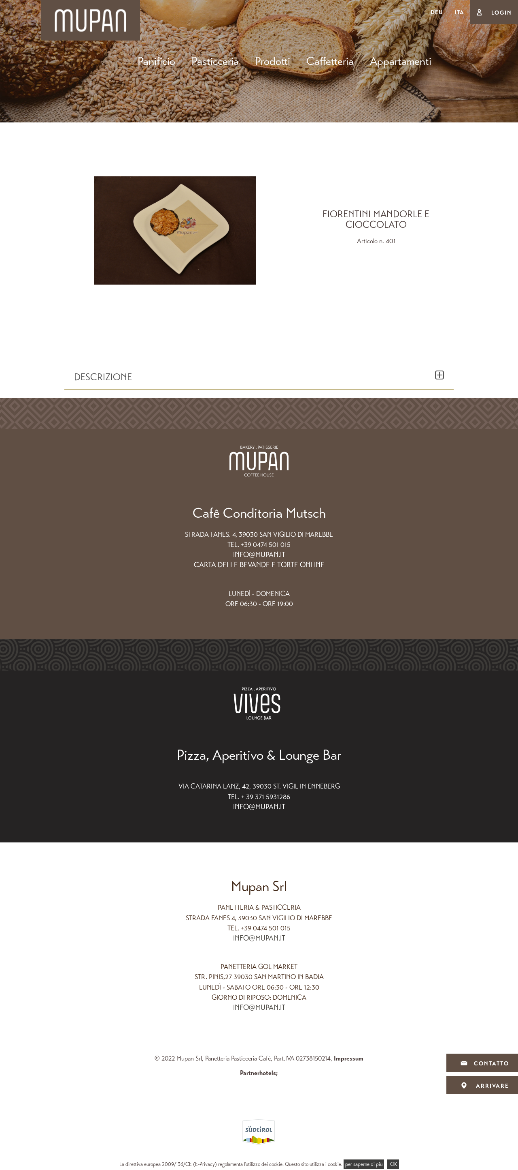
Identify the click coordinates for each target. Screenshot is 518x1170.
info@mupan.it (259, 554)
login (500, 12)
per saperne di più (363, 1164)
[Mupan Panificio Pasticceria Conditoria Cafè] (90, 19)
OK (393, 1164)
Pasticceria (215, 61)
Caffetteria (330, 61)
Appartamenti (400, 61)
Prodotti (272, 61)
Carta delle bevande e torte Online (259, 564)
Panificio (156, 61)
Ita (459, 12)
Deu (437, 12)
